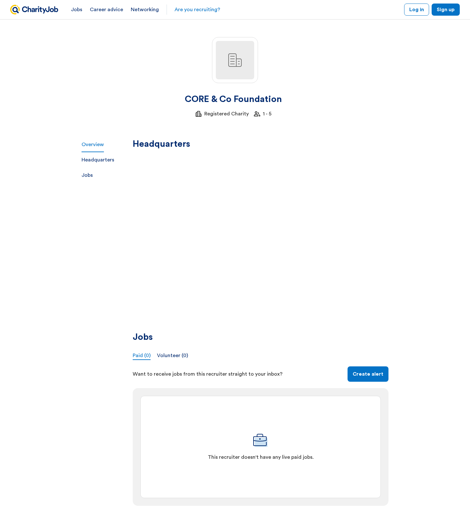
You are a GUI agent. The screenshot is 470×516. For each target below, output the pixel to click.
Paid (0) (142, 355)
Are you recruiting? (197, 9)
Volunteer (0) (172, 355)
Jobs (76, 9)
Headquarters (98, 159)
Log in (416, 9)
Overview (93, 144)
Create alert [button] (368, 374)
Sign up (446, 9)
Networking (145, 9)
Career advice (106, 9)
